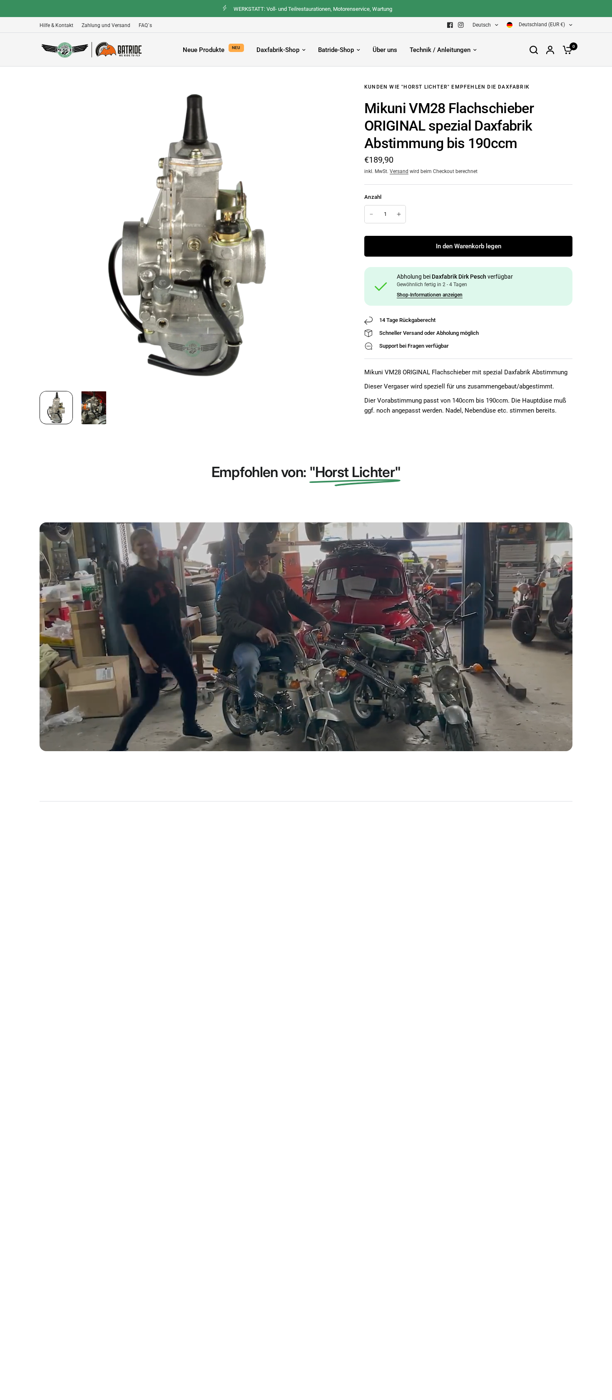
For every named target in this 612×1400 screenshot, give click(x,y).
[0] (565, 50)
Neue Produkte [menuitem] (203, 50)
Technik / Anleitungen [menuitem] (440, 50)
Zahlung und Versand (106, 25)
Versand (399, 171)
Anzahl (373, 197)
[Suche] (533, 50)
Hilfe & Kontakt (56, 25)
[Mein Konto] (550, 50)
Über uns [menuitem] (385, 50)
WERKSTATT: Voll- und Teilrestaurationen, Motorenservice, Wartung (313, 9)
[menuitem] (58, 26)
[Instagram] (460, 25)
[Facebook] (450, 25)
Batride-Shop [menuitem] (336, 50)
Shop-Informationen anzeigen (430, 294)
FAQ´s (145, 25)
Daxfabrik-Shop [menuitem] (277, 50)
